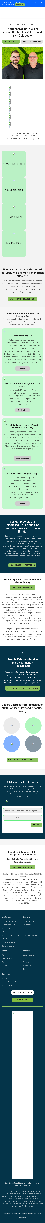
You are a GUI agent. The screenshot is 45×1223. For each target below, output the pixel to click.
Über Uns (26, 958)
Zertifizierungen (7, 958)
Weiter (36, 825)
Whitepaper (5, 978)
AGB (39, 1213)
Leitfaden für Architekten (10, 982)
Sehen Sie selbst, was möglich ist (22, 688)
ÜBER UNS (22, 410)
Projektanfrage (28, 962)
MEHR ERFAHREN (22, 458)
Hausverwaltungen (29, 932)
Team (4, 962)
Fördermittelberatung (9, 942)
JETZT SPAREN (11, 42)
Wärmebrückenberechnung (11, 935)
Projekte (4, 955)
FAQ (35, 1213)
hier (39, 639)
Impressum (7, 1213)
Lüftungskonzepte (8, 932)
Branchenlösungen (29, 921)
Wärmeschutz (6, 928)
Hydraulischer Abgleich (9, 925)
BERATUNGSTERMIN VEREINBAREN (22, 760)
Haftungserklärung (27, 1213)
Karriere (4, 966)
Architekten (27, 925)
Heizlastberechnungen (9, 921)
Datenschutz (16, 1213)
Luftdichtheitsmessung (9, 939)
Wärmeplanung (7, 985)
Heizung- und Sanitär (30, 935)
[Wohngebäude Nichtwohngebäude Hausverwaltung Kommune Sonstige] (22, 817)
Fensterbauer (27, 928)
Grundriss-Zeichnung (9, 946)
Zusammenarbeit (29, 966)
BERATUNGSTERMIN (32, 42)
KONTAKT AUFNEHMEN (22, 587)
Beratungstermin (29, 955)
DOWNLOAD (20, 5)
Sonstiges (22, 1217)
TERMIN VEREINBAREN (22, 1000)
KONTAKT (23, 368)
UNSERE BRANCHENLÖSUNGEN (22, 299)
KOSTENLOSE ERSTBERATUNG (22, 565)
